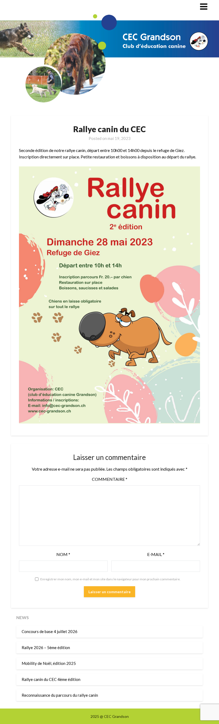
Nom (63, 554)
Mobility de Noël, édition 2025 (49, 663)
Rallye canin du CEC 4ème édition (51, 679)
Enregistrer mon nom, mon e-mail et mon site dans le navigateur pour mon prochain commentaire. (110, 579)
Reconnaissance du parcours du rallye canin (60, 695)
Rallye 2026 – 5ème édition (46, 647)
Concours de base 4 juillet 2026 (49, 631)
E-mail (156, 554)
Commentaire (109, 479)
